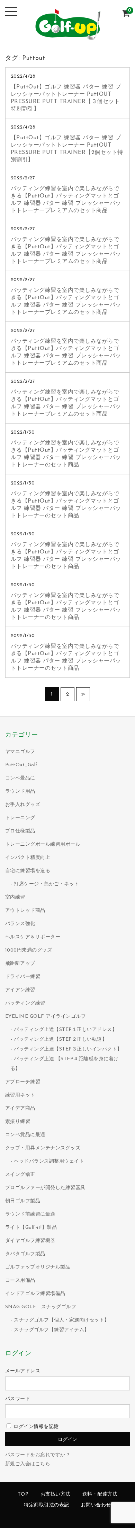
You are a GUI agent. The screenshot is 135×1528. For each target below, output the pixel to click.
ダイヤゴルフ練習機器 (30, 1240)
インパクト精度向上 (28, 857)
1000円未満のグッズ (28, 950)
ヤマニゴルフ (20, 751)
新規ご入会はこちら (28, 1464)
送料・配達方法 (100, 1494)
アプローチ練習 (22, 1082)
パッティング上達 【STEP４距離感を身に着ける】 (64, 1063)
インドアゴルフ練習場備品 (35, 1293)
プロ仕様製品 (20, 831)
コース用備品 (20, 1280)
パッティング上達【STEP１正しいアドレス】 (65, 1029)
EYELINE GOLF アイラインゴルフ (45, 1016)
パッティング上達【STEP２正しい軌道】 (60, 1039)
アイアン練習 (20, 990)
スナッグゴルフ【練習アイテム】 (51, 1330)
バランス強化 (20, 923)
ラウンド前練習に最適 (30, 1214)
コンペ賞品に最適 (25, 1135)
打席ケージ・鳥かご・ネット (46, 884)
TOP (23, 1494)
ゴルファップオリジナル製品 (38, 1267)
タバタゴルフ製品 (25, 1254)
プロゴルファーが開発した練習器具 (45, 1187)
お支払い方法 (55, 1494)
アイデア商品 (20, 1108)
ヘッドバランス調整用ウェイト (49, 1161)
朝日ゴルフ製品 (22, 1201)
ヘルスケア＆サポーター (33, 937)
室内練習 (15, 897)
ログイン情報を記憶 (35, 1426)
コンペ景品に (20, 778)
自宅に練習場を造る (28, 871)
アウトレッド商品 (25, 910)
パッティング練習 (25, 1003)
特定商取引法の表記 (46, 1505)
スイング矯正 (20, 1174)
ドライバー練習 (22, 976)
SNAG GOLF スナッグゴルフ (40, 1307)
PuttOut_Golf (21, 765)
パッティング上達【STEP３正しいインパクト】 (68, 1049)
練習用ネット (20, 1095)
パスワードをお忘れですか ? (37, 1455)
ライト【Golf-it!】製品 (31, 1227)
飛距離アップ (20, 963)
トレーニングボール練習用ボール (43, 844)
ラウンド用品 (20, 791)
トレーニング (20, 818)
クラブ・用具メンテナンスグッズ (43, 1148)
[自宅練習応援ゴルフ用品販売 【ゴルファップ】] (67, 36)
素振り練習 (17, 1121)
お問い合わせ (96, 1505)
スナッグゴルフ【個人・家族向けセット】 (61, 1320)
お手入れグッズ (22, 804)
